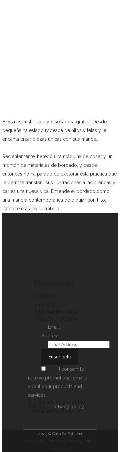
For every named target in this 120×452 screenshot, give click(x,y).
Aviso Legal (34, 441)
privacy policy (68, 406)
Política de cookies (64, 441)
